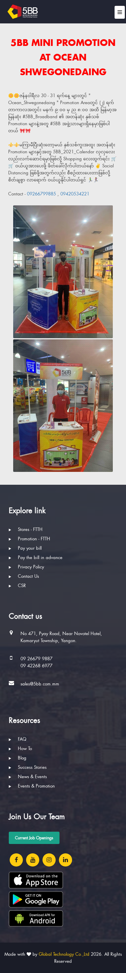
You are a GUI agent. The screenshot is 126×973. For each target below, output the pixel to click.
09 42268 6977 (36, 666)
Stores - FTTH (29, 529)
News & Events (31, 777)
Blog (21, 758)
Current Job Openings (34, 837)
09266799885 (42, 194)
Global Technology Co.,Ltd (64, 954)
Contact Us (27, 576)
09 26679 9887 (36, 659)
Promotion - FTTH (33, 539)
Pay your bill (29, 548)
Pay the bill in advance (39, 558)
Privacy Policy (30, 567)
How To (24, 749)
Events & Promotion (35, 786)
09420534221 (74, 194)
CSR (21, 586)
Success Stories (31, 767)
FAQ (21, 739)
